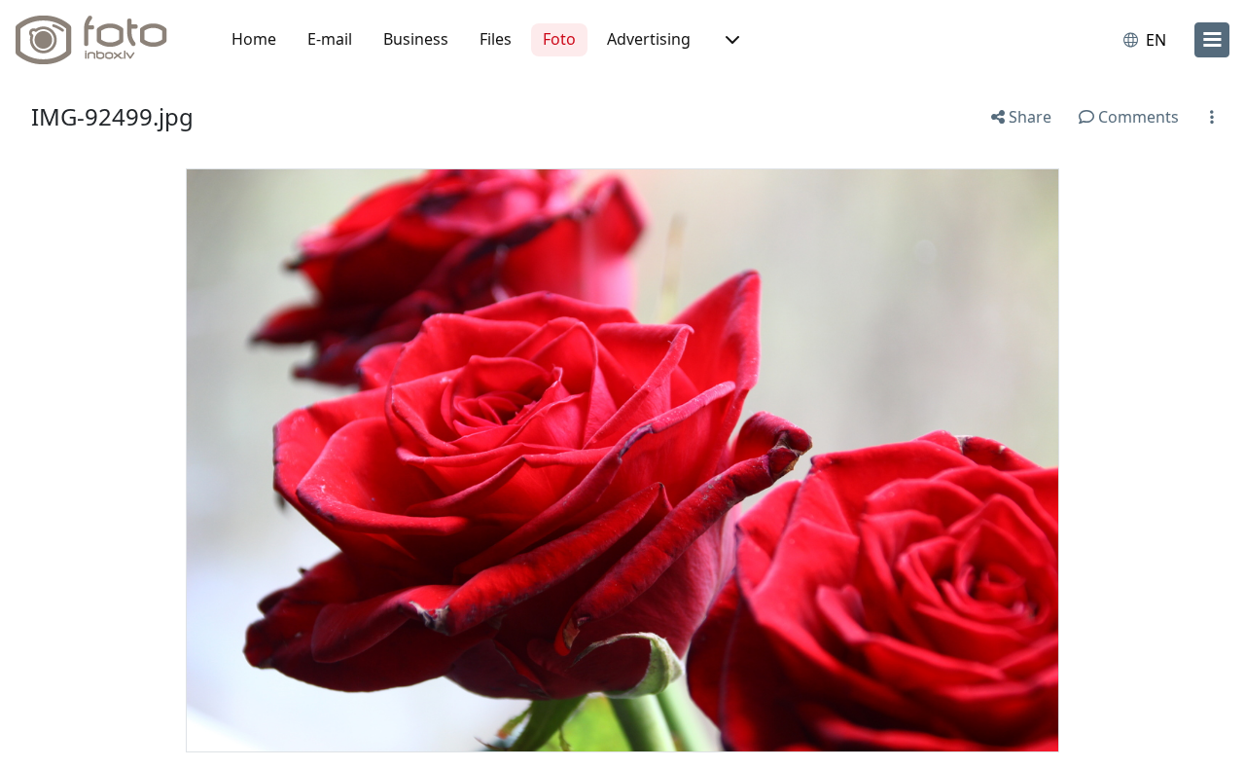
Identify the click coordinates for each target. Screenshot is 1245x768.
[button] (730, 39)
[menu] (1211, 39)
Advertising (649, 39)
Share (1028, 117)
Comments (1136, 117)
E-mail (329, 39)
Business (415, 39)
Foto (559, 39)
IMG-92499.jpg (112, 116)
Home (253, 39)
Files (496, 39)
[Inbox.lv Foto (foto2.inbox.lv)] (102, 40)
